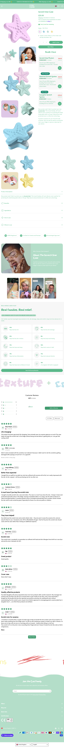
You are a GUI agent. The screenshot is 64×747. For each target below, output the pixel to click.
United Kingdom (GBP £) (9, 728)
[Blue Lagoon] (43, 31)
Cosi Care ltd (8, 732)
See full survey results (32, 370)
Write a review (54, 408)
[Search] (58, 6)
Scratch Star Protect (46, 58)
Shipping (40, 17)
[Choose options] (60, 68)
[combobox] (23, 744)
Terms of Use (35, 694)
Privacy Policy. (42, 694)
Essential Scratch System (48, 77)
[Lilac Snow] (39, 31)
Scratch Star (41, 111)
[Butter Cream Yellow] (52, 31)
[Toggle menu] (1, 6)
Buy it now (50, 47)
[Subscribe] (50, 691)
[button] (9, 402)
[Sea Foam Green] (48, 31)
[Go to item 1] (31, 408)
